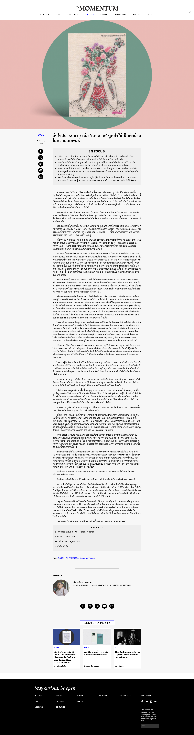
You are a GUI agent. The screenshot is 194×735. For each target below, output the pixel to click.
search (190, 11)
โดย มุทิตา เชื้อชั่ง (60, 666)
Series (136, 14)
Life (57, 14)
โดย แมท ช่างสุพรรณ (91, 666)
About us (103, 696)
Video (150, 14)
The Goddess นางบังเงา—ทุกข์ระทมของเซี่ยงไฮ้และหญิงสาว (127, 655)
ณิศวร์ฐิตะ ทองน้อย (82, 582)
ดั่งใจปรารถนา (72, 558)
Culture (89, 14)
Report (44, 14)
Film (117, 648)
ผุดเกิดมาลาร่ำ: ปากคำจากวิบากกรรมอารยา (96, 653)
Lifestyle (72, 14)
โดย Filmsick (120, 666)
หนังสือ (61, 558)
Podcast (81, 701)
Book (41, 135)
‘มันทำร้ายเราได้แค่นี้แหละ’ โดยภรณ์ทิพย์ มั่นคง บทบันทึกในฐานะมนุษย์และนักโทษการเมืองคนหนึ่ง (66, 657)
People (104, 14)
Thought (121, 14)
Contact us (125, 696)
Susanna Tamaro (87, 558)
